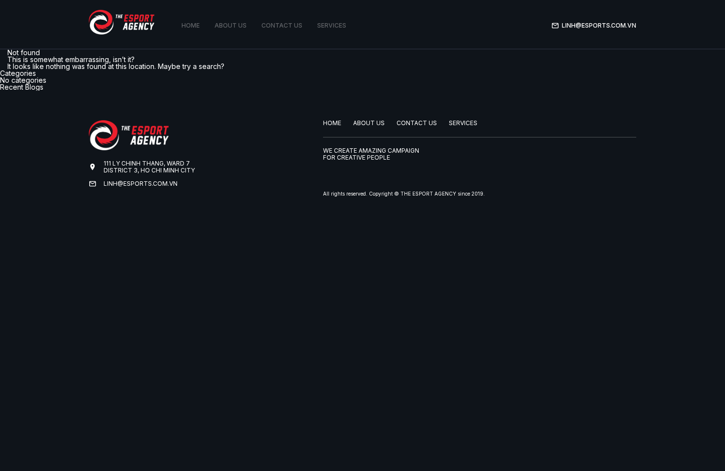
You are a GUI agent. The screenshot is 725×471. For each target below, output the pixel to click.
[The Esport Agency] (121, 22)
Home (190, 25)
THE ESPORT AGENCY (428, 194)
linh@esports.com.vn (599, 25)
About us (231, 25)
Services (331, 25)
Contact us (281, 25)
